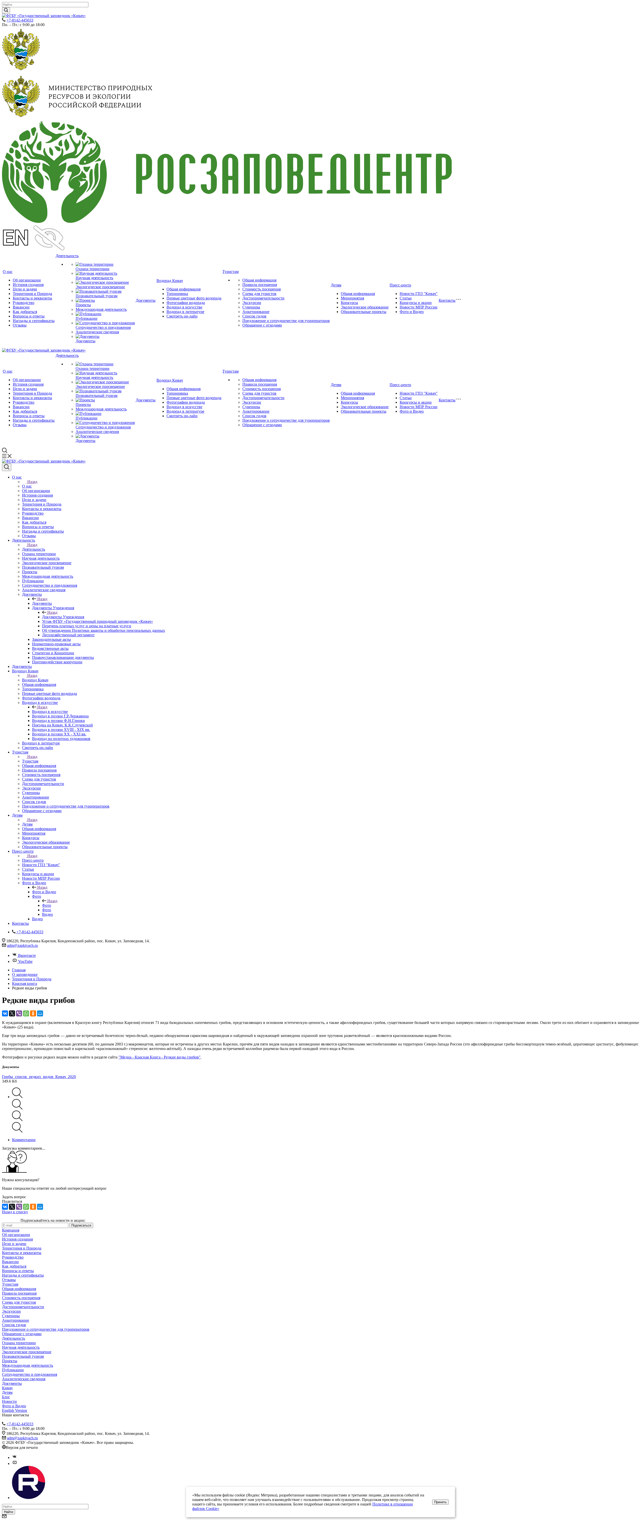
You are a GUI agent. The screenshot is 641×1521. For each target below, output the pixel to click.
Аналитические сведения (97, 332)
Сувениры (251, 307)
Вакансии (21, 307)
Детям (336, 285)
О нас (8, 271)
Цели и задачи (25, 289)
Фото (46, 905)
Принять (440, 1502)
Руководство (23, 302)
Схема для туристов (259, 293)
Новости (9, 1401)
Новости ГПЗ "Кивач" (419, 293)
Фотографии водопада (186, 302)
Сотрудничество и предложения (103, 327)
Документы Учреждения (63, 617)
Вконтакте (27, 955)
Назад (32, 482)
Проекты (83, 305)
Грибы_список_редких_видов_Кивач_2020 (39, 1077)
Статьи (406, 298)
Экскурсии (251, 302)
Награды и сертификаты (34, 321)
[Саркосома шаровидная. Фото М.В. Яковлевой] (17, 1097)
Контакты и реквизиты (32, 298)
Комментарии (24, 1140)
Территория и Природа (32, 293)
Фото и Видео (412, 312)
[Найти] (6, 10)
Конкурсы (349, 302)
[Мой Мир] (40, 1013)
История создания (28, 284)
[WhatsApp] (26, 1013)
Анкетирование (255, 312)
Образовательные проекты (363, 312)
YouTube (25, 961)
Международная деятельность (101, 309)
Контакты (447, 300)
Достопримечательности (263, 298)
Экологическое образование (365, 307)
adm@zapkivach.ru (22, 945)
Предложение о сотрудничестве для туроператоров (286, 321)
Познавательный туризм (96, 296)
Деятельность (67, 256)
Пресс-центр (400, 285)
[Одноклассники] (33, 1013)
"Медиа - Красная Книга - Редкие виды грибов (158, 1057)
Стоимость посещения (261, 289)
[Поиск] (6, 467)
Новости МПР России (418, 307)
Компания (10, 1230)
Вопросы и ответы (29, 316)
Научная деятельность (94, 278)
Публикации (86, 318)
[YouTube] (14, 1463)
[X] (12, 1013)
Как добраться (25, 312)
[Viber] (19, 1013)
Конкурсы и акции (416, 302)
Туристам (230, 271)
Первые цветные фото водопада (194, 298)
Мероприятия (352, 298)
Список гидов (254, 316)
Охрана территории (92, 269)
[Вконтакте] (14, 1457)
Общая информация (184, 289)
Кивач (7, 1388)
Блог (6, 1397)
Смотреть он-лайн (182, 316)
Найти (8, 1512)
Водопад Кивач (169, 280)
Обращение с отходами (262, 325)
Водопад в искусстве (184, 307)
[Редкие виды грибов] (17, 1108)
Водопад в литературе (185, 312)
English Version (14, 1410)
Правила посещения (259, 284)
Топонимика (177, 293)
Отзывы (20, 325)
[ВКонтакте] (5, 1013)
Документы (85, 341)
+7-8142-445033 (20, 20)
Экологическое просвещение (100, 287)
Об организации (27, 280)
